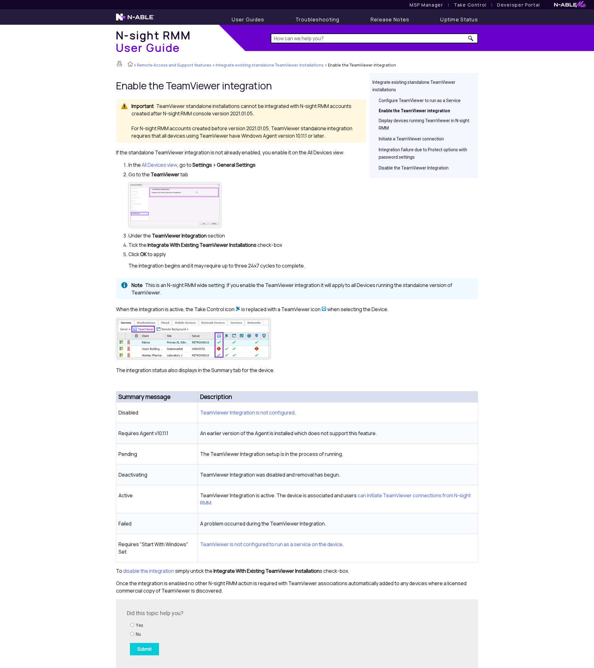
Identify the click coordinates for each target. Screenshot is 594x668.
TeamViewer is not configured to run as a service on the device (271, 544)
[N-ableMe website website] (570, 6)
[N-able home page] (135, 19)
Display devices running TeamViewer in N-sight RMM (424, 124)
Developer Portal (518, 5)
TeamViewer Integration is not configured (247, 412)
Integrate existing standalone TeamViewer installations (270, 65)
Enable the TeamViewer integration (414, 110)
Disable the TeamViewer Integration (414, 167)
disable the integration (148, 570)
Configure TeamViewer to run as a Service (420, 100)
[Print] (119, 63)
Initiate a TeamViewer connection (411, 138)
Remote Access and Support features (174, 65)
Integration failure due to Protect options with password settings (423, 153)
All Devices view (159, 164)
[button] (471, 38)
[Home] (130, 64)
